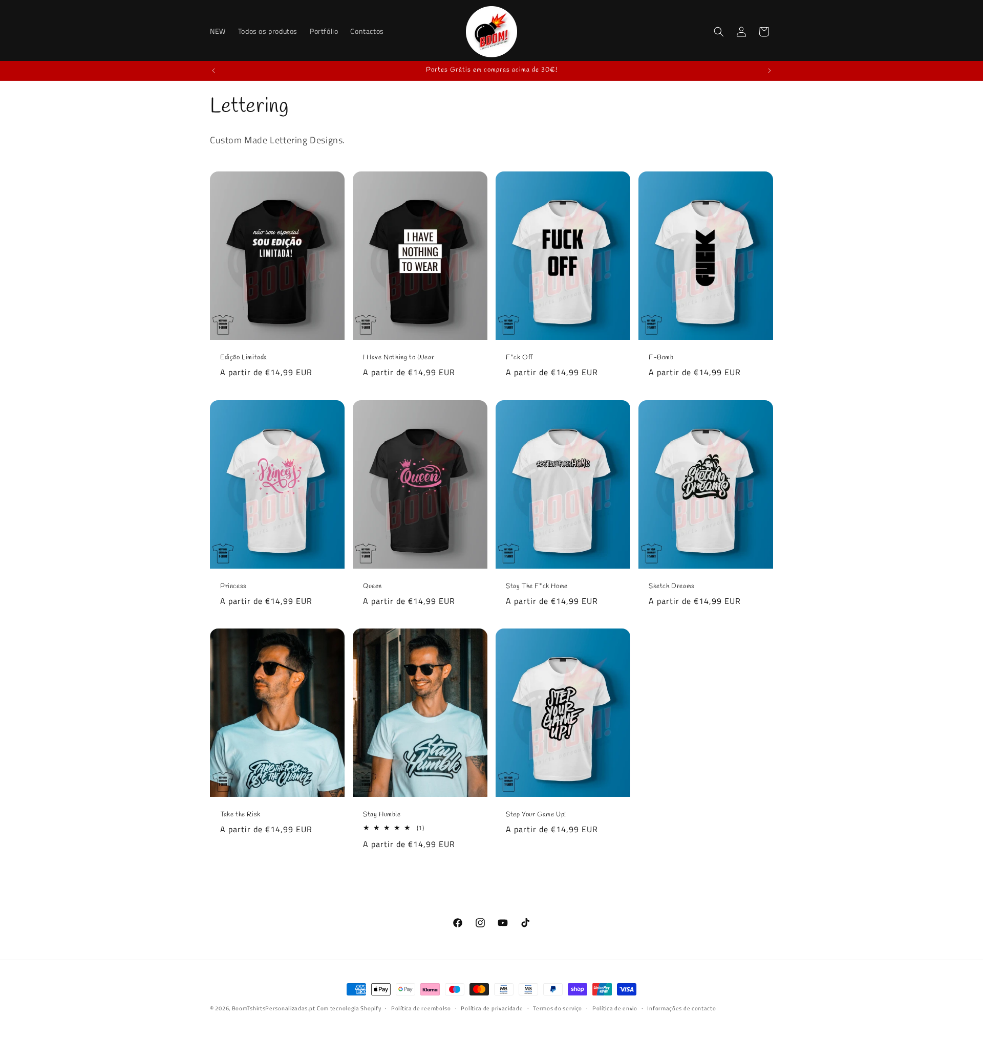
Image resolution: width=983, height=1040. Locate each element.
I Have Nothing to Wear (398, 358)
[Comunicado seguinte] (769, 70)
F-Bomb (661, 358)
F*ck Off (519, 358)
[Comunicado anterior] (213, 70)
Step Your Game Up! (536, 815)
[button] (719, 31)
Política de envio (614, 1008)
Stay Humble (382, 815)
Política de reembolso (421, 1008)
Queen (372, 586)
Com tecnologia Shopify (349, 1008)
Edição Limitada (243, 358)
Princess (233, 586)
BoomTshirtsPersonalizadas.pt (273, 1008)
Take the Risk (240, 815)
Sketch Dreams (672, 586)
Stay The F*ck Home (537, 586)
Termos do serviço (557, 1008)
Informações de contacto (681, 1008)
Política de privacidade (492, 1008)
